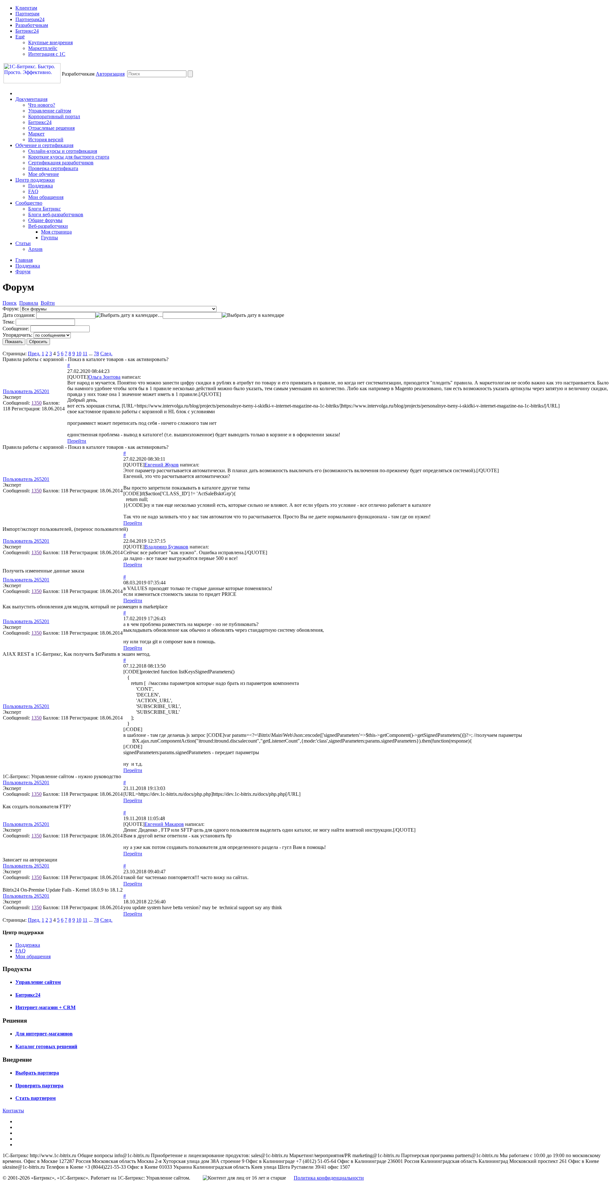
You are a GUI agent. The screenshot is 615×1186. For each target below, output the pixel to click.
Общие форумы (45, 220)
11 (85, 353)
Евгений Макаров (164, 824)
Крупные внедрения (50, 42)
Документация (31, 99)
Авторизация (110, 74)
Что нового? (41, 105)
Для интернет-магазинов (44, 1033)
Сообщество (28, 203)
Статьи (23, 243)
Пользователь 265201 (26, 391)
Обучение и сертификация (44, 145)
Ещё (20, 36)
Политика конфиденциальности (329, 1178)
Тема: (8, 322)
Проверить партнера (39, 1085)
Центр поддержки (35, 180)
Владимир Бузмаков (166, 546)
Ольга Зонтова (104, 377)
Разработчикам (31, 25)
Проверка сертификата (53, 168)
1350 (36, 403)
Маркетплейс (42, 48)
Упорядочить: (17, 335)
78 (96, 353)
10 (78, 353)
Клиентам (26, 8)
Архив (35, 249)
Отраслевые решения (51, 128)
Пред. (34, 353)
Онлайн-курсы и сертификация (62, 151)
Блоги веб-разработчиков (55, 214)
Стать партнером (35, 1098)
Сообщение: (16, 328)
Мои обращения (45, 197)
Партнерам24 (30, 19)
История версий (45, 139)
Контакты (13, 1110)
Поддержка (40, 185)
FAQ (33, 191)
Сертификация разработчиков (61, 162)
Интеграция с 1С (46, 54)
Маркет (36, 133)
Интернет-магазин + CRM (45, 1007)
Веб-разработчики (48, 226)
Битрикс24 (27, 31)
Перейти (76, 441)
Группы (49, 237)
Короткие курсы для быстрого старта (68, 157)
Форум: (11, 308)
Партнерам (27, 13)
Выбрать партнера (37, 1072)
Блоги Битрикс (44, 208)
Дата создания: (19, 315)
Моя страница (56, 232)
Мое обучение (43, 174)
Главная (24, 260)
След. (106, 353)
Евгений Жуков (161, 464)
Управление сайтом (49, 110)
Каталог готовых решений (46, 1046)
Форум (22, 271)
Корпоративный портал (54, 116)
